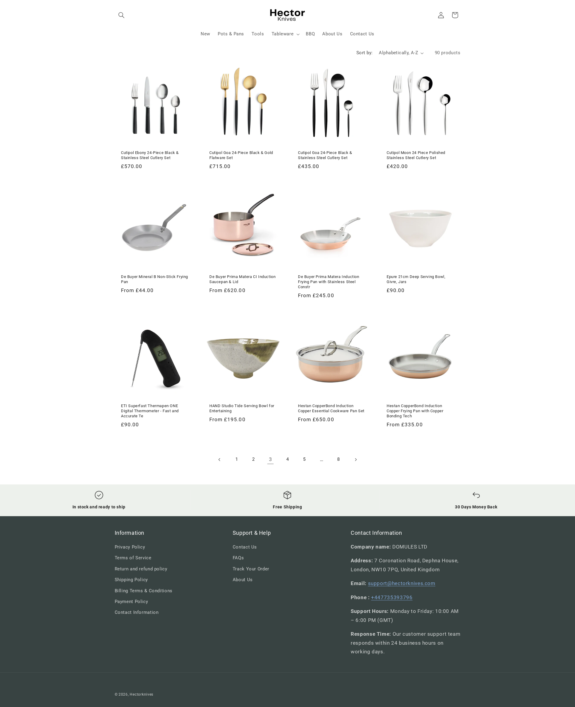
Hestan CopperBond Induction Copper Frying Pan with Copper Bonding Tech (415, 411)
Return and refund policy (141, 569)
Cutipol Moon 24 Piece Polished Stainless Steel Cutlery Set (416, 155)
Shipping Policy (131, 579)
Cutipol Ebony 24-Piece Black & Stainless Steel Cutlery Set (150, 155)
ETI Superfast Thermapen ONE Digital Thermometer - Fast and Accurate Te (150, 411)
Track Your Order (251, 569)
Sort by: (364, 52)
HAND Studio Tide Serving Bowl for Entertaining (241, 408)
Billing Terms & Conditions (143, 590)
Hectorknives (141, 694)
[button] (121, 15)
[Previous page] (219, 459)
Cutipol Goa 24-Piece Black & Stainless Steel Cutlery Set (325, 155)
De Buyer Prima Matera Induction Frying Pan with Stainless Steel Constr (328, 281)
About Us (243, 579)
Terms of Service (133, 558)
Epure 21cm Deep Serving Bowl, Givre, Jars (416, 279)
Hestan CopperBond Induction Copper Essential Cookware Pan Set (331, 408)
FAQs (238, 558)
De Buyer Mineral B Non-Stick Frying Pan (154, 279)
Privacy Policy (130, 547)
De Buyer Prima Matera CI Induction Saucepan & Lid (242, 279)
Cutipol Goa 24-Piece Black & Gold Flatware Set (241, 155)
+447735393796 (391, 597)
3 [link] (270, 459)
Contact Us (245, 547)
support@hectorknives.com (401, 583)
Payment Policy (131, 601)
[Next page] (355, 459)
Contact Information (137, 612)
